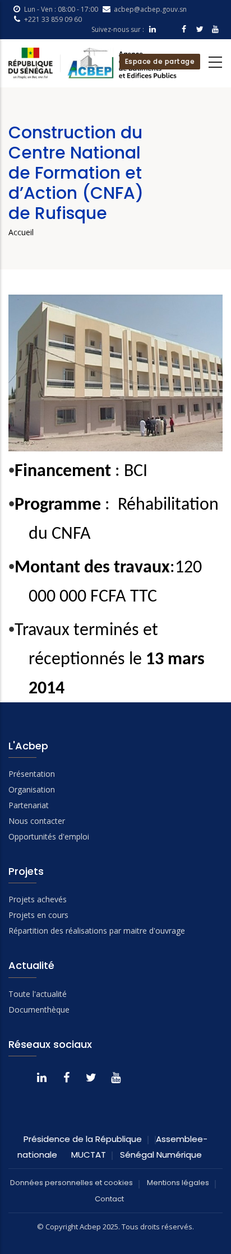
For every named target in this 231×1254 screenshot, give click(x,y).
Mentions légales (178, 1182)
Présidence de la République (83, 1139)
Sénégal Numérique (161, 1154)
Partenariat (28, 805)
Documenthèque (39, 1009)
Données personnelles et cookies (71, 1182)
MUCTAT (88, 1154)
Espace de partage (160, 61)
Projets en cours (38, 915)
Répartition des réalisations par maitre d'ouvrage (96, 930)
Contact (109, 1199)
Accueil (21, 232)
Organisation (31, 789)
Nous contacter (36, 820)
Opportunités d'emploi (48, 836)
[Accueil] (92, 63)
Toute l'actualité (37, 994)
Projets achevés (37, 899)
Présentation (31, 773)
